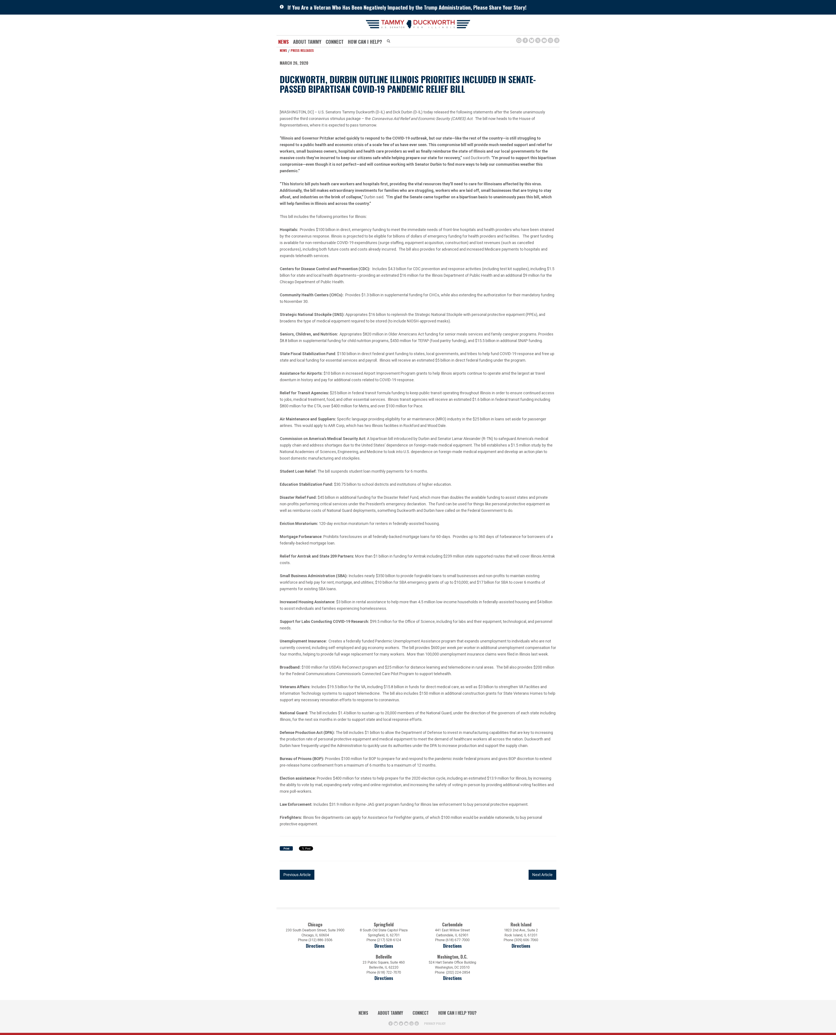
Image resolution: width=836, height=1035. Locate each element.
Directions (315, 946)
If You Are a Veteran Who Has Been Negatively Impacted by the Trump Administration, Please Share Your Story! (407, 7)
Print (286, 848)
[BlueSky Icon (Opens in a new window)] (531, 40)
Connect (335, 41)
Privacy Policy (434, 1023)
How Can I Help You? (457, 1013)
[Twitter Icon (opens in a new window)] (538, 40)
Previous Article (297, 874)
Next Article (542, 874)
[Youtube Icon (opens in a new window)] (544, 40)
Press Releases (302, 50)
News (283, 41)
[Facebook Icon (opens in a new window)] (525, 40)
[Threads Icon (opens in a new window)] (557, 40)
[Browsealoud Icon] (519, 40)
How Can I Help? (365, 41)
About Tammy (390, 1013)
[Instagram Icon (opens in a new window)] (550, 40)
